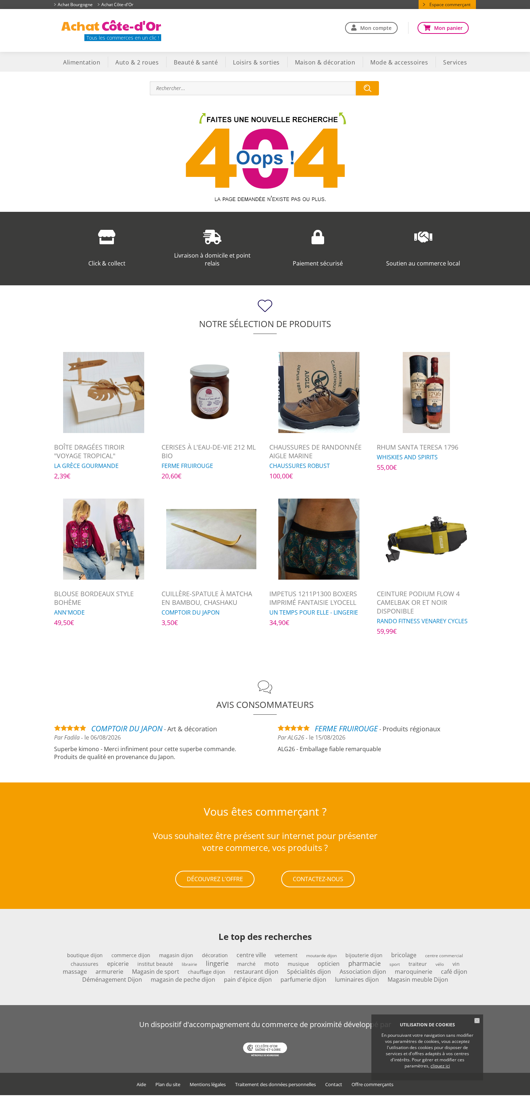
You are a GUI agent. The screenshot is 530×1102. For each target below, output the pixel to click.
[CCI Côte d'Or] (265, 1050)
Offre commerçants (372, 1084)
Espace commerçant (450, 4)
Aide (141, 1084)
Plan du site (167, 1084)
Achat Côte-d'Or (117, 4)
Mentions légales (208, 1084)
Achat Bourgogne (75, 4)
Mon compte (376, 27)
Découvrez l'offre (215, 879)
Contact (333, 1084)
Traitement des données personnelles (275, 1084)
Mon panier (448, 27)
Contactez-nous (318, 879)
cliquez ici (440, 1066)
